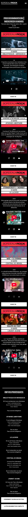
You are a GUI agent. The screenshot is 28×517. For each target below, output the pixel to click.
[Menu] (25, 3)
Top (26, 515)
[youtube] (19, 158)
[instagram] (16, 89)
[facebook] (11, 89)
